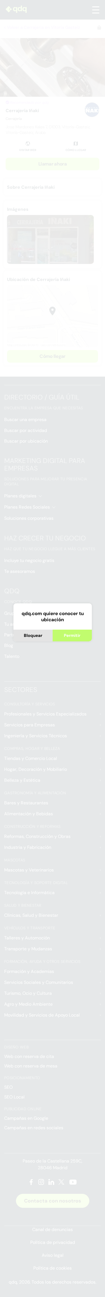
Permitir (72, 635)
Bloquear (33, 635)
